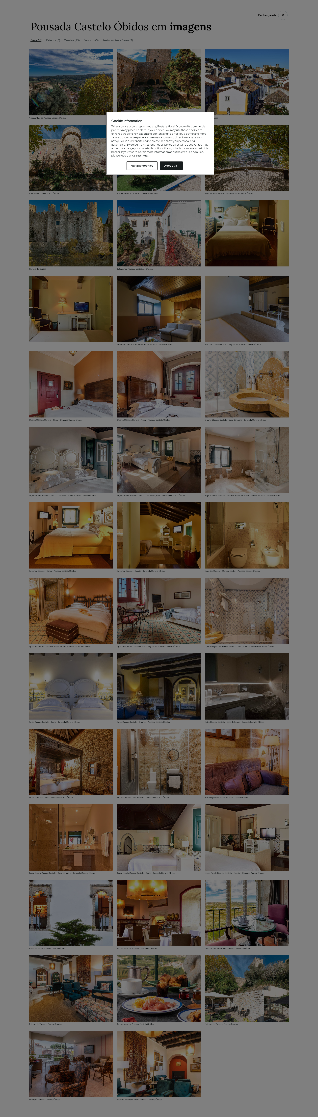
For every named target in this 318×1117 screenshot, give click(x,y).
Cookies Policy (140, 155)
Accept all (171, 165)
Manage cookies (142, 165)
